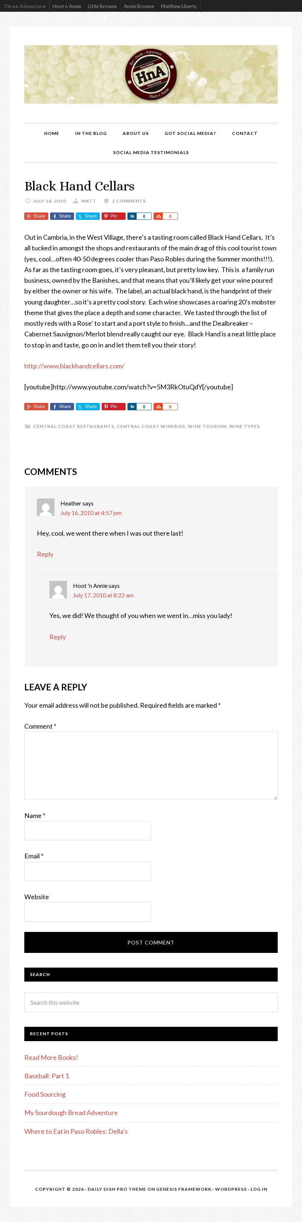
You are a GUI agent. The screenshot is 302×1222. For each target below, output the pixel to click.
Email (33, 856)
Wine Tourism (207, 426)
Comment (40, 726)
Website (36, 897)
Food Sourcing (45, 1094)
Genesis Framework (183, 1189)
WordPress (231, 1189)
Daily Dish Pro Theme (117, 1189)
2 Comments (129, 201)
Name (34, 815)
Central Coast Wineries (151, 426)
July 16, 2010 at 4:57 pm (91, 512)
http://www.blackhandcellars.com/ (74, 366)
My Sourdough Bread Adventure (71, 1112)
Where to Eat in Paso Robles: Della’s (76, 1131)
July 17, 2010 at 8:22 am (103, 595)
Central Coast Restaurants (73, 426)
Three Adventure (25, 6)
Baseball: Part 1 (46, 1076)
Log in (258, 1189)
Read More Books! (51, 1057)
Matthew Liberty (179, 6)
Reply (45, 554)
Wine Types (244, 426)
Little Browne (102, 6)
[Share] (131, 216)
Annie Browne (139, 6)
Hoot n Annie (67, 6)
